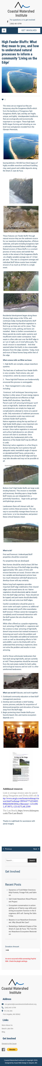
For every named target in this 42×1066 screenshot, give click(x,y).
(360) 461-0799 (15, 24)
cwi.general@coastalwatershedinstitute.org (20, 1004)
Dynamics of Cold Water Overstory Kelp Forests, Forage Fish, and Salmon (23, 892)
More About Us (7, 1025)
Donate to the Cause (9, 1044)
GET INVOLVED (29, 30)
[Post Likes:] (3, 100)
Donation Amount (12, 947)
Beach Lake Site (7, 1029)
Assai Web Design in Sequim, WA (25, 1063)
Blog (3, 1032)
